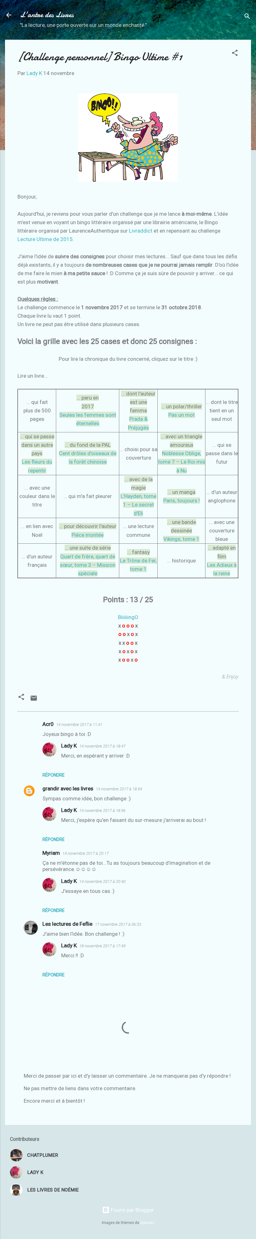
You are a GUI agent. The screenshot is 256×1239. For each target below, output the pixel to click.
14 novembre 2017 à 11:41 (79, 724)
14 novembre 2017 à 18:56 (102, 810)
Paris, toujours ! (181, 500)
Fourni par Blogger (132, 1210)
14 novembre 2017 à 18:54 (119, 789)
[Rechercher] (247, 17)
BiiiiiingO (128, 617)
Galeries (147, 1223)
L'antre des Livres (47, 15)
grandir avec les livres (67, 788)
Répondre (53, 775)
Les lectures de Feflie (67, 924)
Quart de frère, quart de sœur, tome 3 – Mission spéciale (88, 565)
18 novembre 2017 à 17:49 (102, 946)
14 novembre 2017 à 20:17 (85, 853)
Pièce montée (87, 535)
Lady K (69, 746)
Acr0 (48, 724)
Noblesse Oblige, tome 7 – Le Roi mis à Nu (181, 461)
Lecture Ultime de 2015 (45, 239)
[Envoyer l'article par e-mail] (33, 700)
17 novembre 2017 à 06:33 (118, 924)
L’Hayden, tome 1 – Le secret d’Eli (138, 504)
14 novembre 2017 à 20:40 (102, 881)
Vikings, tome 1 (181, 539)
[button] (235, 53)
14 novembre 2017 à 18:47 (102, 746)
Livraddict (140, 231)
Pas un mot (181, 415)
